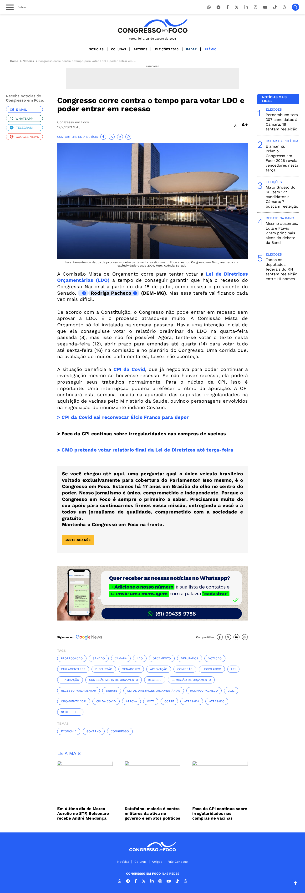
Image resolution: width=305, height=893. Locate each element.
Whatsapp (24, 118)
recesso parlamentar (78, 690)
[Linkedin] (246, 7)
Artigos (140, 49)
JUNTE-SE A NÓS (78, 540)
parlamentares (73, 669)
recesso (155, 680)
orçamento (162, 658)
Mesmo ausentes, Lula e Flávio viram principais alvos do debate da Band (282, 233)
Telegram (24, 127)
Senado (99, 658)
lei (233, 669)
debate (111, 690)
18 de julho (70, 712)
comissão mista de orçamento (113, 680)
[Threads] (284, 7)
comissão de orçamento (191, 680)
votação (215, 658)
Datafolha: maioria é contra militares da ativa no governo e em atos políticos (152, 813)
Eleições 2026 (166, 49)
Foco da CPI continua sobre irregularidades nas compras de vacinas (219, 813)
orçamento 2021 (73, 701)
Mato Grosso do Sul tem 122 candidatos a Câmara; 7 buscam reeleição (282, 197)
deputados (189, 658)
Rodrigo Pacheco (111, 293)
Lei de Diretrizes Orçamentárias (153, 690)
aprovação (158, 669)
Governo (93, 731)
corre (169, 701)
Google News (27, 137)
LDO (140, 658)
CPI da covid (106, 701)
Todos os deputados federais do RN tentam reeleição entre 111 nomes (281, 269)
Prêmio (210, 49)
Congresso (120, 731)
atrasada (191, 701)
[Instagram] (255, 7)
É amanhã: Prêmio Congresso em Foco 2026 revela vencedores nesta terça (282, 158)
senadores (131, 669)
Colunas (118, 49)
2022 (231, 690)
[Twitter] (237, 7)
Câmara (121, 658)
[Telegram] (218, 7)
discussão (103, 669)
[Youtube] (265, 7)
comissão (185, 669)
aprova (131, 701)
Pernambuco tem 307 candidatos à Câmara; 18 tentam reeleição (282, 122)
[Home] (152, 26)
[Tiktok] (275, 7)
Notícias (96, 49)
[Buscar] (295, 7)
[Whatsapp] (209, 7)
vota (150, 701)
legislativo (212, 669)
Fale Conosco (178, 861)
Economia (68, 731)
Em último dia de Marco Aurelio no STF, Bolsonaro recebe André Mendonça (83, 813)
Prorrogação (72, 658)
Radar (191, 49)
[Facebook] (227, 7)
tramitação (70, 680)
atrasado (216, 701)
